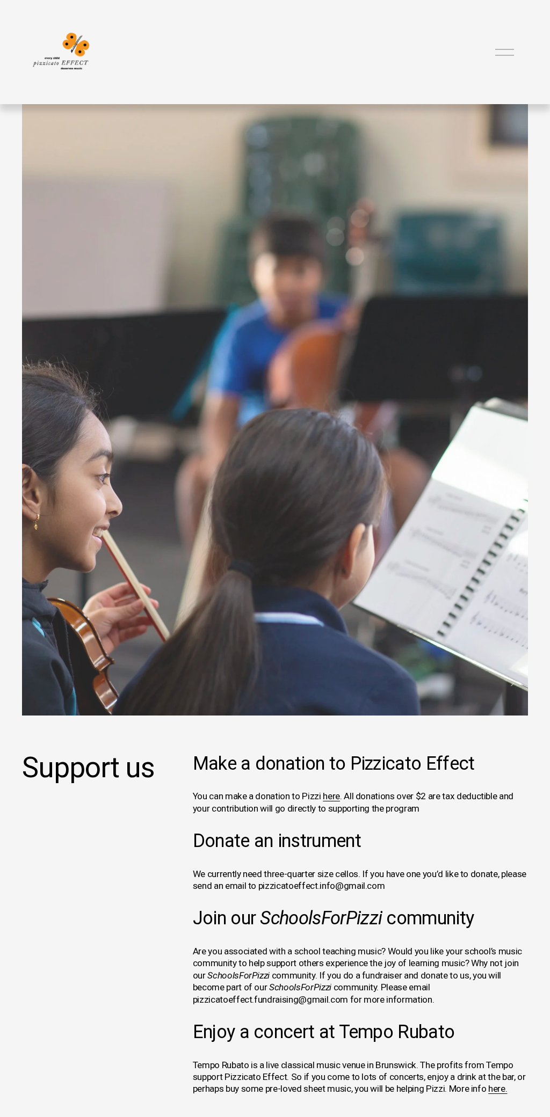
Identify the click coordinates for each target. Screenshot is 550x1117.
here (331, 796)
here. (497, 1088)
